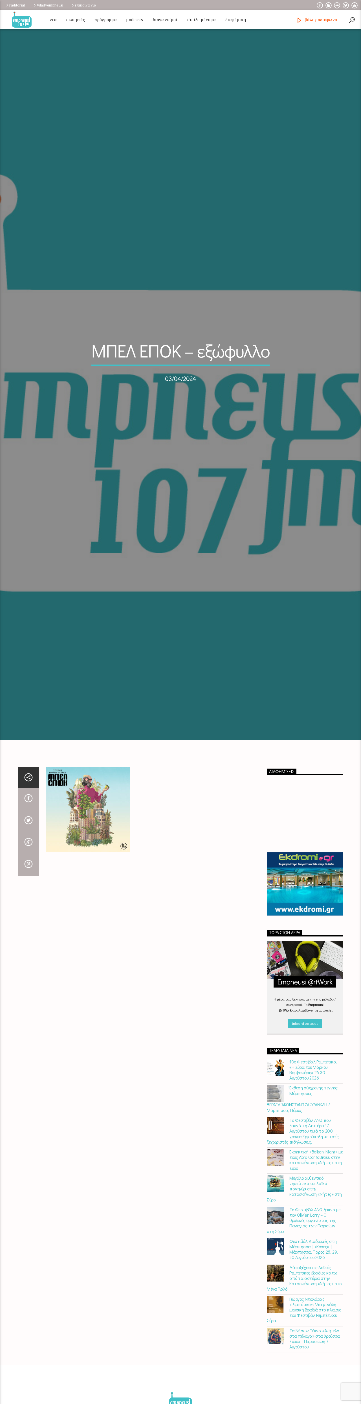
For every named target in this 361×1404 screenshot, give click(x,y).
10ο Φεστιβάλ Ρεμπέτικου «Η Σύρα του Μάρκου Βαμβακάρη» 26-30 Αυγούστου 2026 (313, 1135)
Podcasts (134, 19)
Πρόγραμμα (105, 19)
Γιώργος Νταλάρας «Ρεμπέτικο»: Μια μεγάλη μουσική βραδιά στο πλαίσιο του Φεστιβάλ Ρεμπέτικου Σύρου (304, 1374)
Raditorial (17, 5)
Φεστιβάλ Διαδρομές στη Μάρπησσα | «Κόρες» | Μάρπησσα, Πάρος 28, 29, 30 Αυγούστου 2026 (313, 1314)
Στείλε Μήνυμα (201, 19)
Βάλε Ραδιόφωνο (320, 19)
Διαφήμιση (235, 19)
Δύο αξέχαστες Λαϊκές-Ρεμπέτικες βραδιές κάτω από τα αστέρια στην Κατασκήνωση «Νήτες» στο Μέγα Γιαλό (304, 1342)
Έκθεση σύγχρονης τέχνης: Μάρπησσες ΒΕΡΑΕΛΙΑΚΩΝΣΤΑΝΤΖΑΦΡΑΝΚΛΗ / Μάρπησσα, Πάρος (302, 1163)
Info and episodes (305, 1088)
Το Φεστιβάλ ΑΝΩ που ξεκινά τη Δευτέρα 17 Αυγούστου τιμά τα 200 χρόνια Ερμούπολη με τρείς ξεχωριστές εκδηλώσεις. (303, 1195)
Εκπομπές (75, 19)
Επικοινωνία (85, 5)
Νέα (53, 19)
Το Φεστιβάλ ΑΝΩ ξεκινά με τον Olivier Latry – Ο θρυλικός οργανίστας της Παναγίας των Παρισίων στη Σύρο (303, 1285)
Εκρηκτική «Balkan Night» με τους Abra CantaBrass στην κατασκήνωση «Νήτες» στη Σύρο (316, 1225)
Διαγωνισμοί (165, 19)
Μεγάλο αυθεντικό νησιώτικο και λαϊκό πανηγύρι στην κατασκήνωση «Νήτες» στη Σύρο (304, 1253)
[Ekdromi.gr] (305, 948)
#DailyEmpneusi (50, 5)
